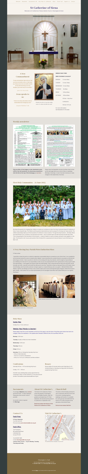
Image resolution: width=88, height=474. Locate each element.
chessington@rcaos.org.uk (23, 439)
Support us (67, 1)
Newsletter (24, 1)
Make (37, 470)
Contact (73, 1)
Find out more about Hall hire (63, 405)
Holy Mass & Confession (45, 1)
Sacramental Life (33, 1)
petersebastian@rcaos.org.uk (28, 423)
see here (39, 173)
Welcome (18, 1)
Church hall (60, 1)
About (54, 1)
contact (30, 391)
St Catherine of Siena (44, 8)
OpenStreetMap (66, 439)
